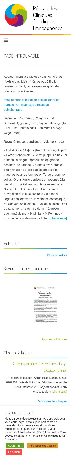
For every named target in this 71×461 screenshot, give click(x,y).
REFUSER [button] (14, 452)
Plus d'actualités (56, 255)
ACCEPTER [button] (14, 445)
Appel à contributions (54, 339)
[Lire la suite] (58, 218)
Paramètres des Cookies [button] (42, 445)
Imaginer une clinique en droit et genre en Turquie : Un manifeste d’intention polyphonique (31, 104)
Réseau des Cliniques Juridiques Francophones (47, 18)
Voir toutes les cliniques (52, 401)
